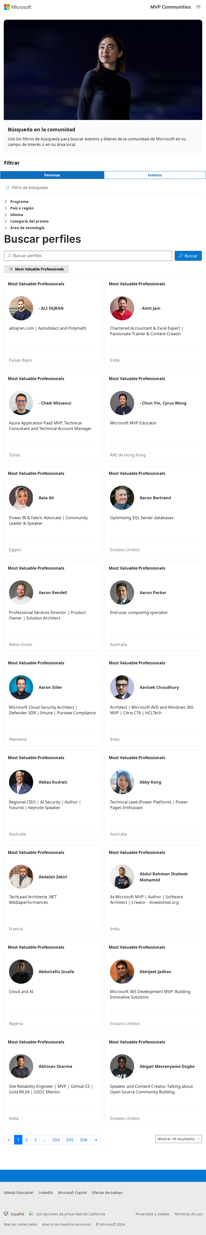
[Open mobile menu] (198, 7)
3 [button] (35, 1139)
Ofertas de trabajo (107, 1192)
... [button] (44, 1139)
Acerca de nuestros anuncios (66, 1224)
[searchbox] (107, 187)
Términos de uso (188, 1214)
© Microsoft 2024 (110, 1224)
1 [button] (18, 1139)
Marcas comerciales (20, 1224)
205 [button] (70, 1139)
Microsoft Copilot (72, 1192)
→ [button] (95, 1139)
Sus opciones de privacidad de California (70, 1214)
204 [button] (56, 1139)
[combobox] (178, 1139)
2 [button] (26, 1139)
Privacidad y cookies (152, 1214)
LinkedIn (45, 1192)
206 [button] (83, 1139)
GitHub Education (18, 1192)
